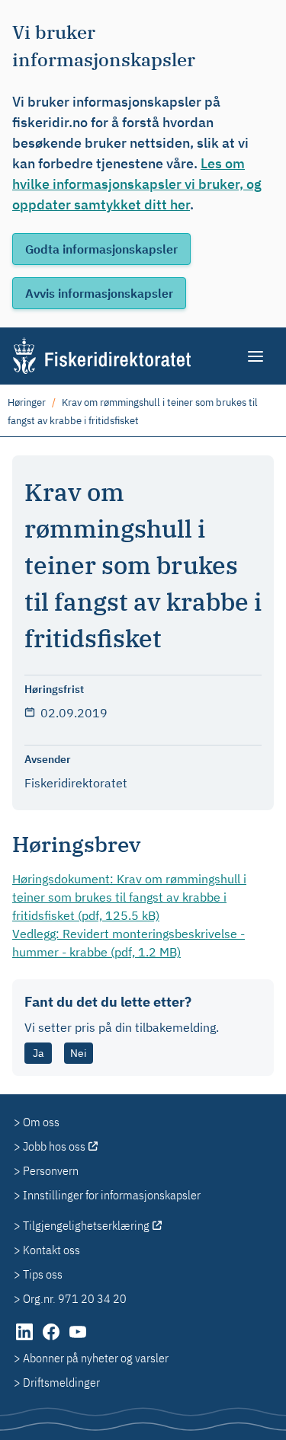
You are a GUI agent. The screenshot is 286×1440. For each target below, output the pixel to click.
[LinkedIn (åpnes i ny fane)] (25, 1339)
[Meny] (256, 356)
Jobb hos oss (54, 1146)
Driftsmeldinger (61, 1382)
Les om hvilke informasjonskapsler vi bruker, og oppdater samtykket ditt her (137, 184)
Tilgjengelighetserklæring (86, 1225)
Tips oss (43, 1274)
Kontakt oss (51, 1249)
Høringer (27, 402)
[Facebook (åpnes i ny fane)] (52, 1339)
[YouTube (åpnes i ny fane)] (78, 1339)
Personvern (51, 1170)
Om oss (41, 1121)
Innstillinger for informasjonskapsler (112, 1194)
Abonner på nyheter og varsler (96, 1357)
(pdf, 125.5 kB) (129, 897)
